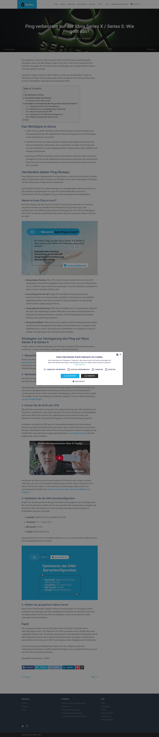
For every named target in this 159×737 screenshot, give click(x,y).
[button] (79, 381)
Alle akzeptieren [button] (70, 376)
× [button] (120, 354)
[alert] (79, 368)
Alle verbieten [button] (89, 376)
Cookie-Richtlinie (79, 365)
